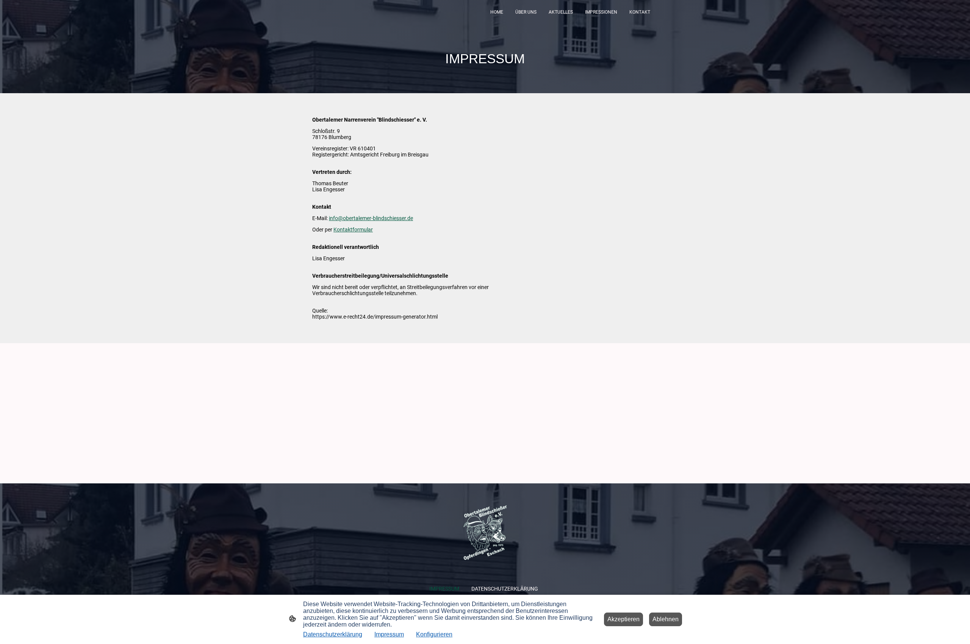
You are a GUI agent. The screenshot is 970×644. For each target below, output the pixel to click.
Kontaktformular (353, 230)
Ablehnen (665, 619)
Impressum (389, 634)
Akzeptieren (623, 619)
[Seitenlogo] (485, 533)
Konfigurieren (434, 634)
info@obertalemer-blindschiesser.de (371, 218)
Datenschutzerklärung (332, 634)
